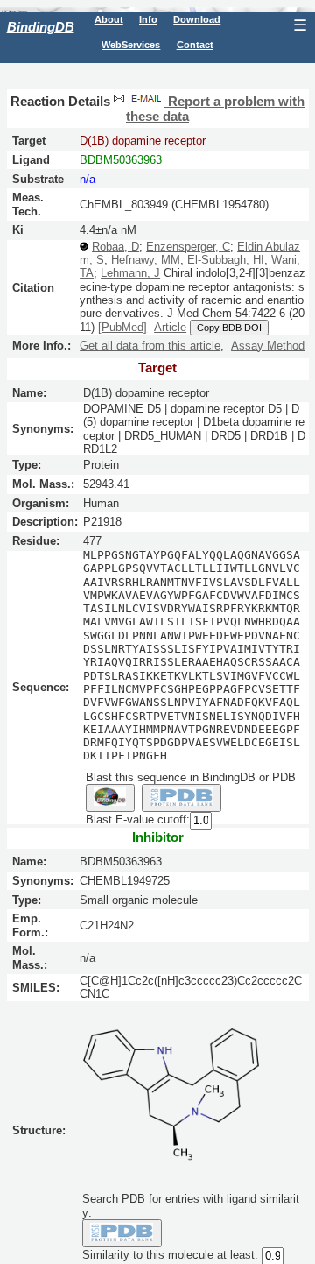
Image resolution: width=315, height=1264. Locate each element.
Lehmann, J (130, 272)
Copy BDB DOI (229, 327)
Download (196, 19)
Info (148, 19)
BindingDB (40, 26)
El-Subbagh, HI (225, 259)
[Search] (122, 1233)
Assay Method (267, 345)
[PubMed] (122, 327)
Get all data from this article (150, 345)
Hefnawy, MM (145, 259)
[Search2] (181, 798)
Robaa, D (115, 246)
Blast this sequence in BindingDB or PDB (191, 777)
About (108, 19)
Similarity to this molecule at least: (170, 1255)
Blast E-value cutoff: (138, 820)
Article (170, 327)
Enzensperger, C (188, 246)
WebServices (131, 44)
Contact (195, 44)
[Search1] (110, 798)
